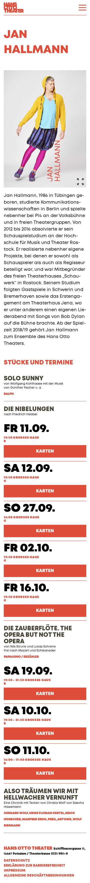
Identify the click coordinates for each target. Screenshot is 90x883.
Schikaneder (46, 650)
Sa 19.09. (28, 671)
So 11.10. (27, 751)
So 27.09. (29, 508)
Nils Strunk (18, 646)
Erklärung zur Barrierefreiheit (34, 865)
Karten (45, 451)
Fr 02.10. (28, 548)
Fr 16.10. (26, 588)
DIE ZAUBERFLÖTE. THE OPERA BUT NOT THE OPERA (38, 635)
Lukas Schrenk (45, 646)
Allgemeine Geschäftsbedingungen (39, 875)
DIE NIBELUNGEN (29, 409)
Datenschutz (17, 860)
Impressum (15, 870)
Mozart (23, 650)
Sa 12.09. (28, 468)
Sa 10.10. (28, 711)
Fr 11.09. (26, 428)
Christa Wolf (56, 803)
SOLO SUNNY (24, 379)
